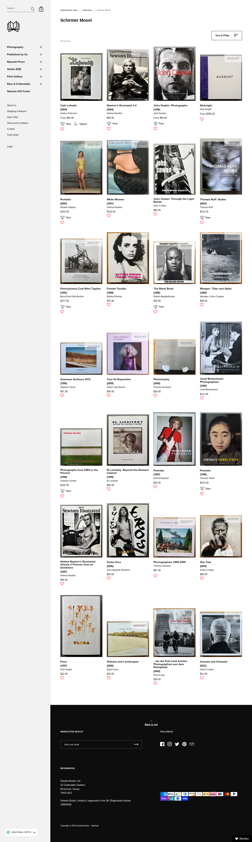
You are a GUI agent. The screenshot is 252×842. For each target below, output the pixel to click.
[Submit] (33, 9)
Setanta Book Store (69, 10)
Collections (87, 10)
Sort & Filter (222, 35)
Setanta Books (83, 825)
